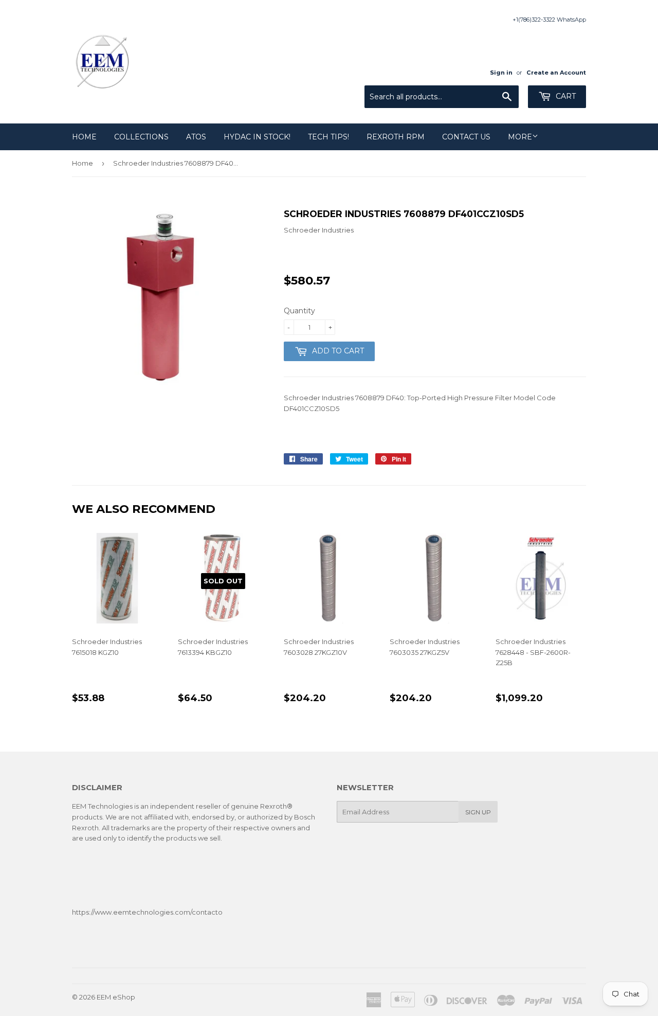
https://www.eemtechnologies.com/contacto (147, 912)
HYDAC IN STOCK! (257, 136)
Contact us (466, 136)
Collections (141, 136)
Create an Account (556, 72)
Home (84, 136)
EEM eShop (116, 997)
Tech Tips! (328, 136)
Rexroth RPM (396, 136)
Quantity (299, 310)
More (520, 136)
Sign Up (478, 812)
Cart (565, 96)
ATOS (196, 136)
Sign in (501, 72)
